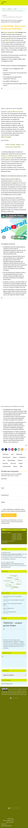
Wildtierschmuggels (6, 137)
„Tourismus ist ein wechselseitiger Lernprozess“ (14, 600)
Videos (14, 17)
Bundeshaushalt (6, 457)
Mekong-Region (11, 460)
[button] (2, 449)
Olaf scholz (13, 463)
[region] (14, 660)
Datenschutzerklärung (6, 825)
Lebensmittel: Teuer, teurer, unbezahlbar (12, 596)
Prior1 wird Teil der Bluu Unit (9, 611)
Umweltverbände (7, 466)
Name (3, 488)
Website (3, 502)
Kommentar (4, 478)
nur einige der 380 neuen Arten (13, 111)
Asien (12, 454)
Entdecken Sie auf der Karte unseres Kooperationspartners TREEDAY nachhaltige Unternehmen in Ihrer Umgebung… (13, 641)
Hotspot (15, 457)
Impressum (3, 824)
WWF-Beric (8, 40)
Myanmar (20, 460)
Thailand (20, 463)
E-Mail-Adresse (5, 495)
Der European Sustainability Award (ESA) (11, 554)
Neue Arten (5, 463)
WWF (21, 466)
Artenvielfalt (15, 181)
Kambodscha (22, 457)
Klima (4, 17)
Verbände (10, 17)
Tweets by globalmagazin (7, 683)
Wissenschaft (19, 17)
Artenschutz (5, 454)
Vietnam (15, 466)
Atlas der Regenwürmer (8, 608)
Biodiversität (19, 454)
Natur (6, 17)
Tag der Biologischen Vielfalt (11, 32)
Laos (4, 460)
